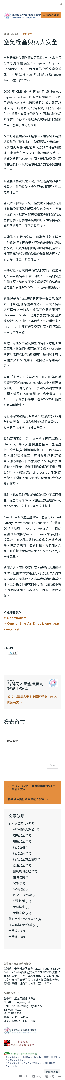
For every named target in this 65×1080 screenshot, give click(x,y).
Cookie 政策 (11, 1066)
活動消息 (14, 937)
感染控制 (19, 901)
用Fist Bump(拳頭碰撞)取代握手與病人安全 (34, 787)
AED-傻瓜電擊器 (24, 829)
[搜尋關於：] (61, 4)
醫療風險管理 (22, 871)
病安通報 (19, 847)
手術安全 (19, 913)
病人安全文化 (17, 823)
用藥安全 (19, 841)
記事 (16, 883)
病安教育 (19, 853)
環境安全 (19, 835)
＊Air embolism (15, 618)
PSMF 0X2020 (22, 895)
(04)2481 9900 (12, 1013)
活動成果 (14, 931)
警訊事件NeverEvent (22, 919)
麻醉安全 (19, 889)
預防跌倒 (19, 877)
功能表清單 (52, 15)
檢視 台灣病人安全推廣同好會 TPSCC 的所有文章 (32, 699)
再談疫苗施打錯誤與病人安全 (26, 799)
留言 (52, 765)
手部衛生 (19, 907)
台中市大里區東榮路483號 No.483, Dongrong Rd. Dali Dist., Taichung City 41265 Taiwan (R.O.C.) (23, 1004)
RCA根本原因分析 (20, 925)
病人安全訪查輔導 (25, 859)
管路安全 (27, 33)
